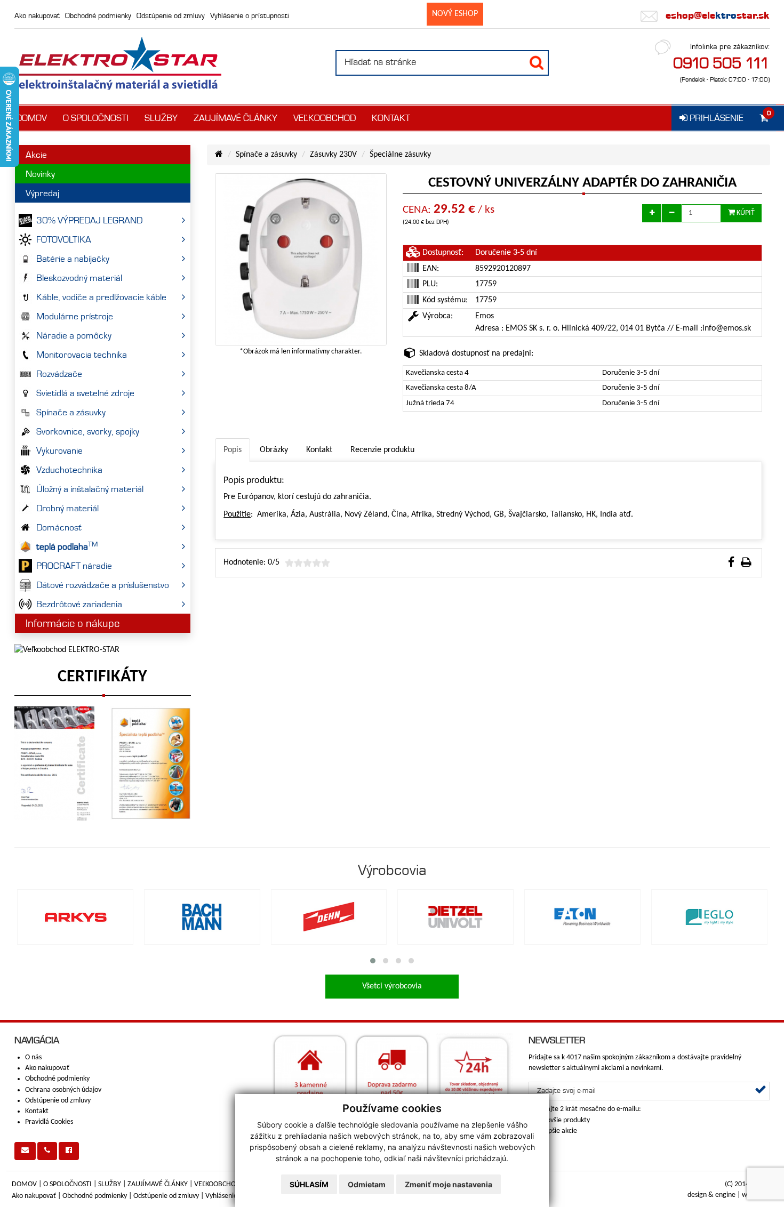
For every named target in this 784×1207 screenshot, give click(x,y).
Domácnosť (59, 527)
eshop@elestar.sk (716, 15)
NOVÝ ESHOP (455, 14)
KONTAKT (391, 117)
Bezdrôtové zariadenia (79, 604)
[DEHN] (329, 917)
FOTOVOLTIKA (63, 239)
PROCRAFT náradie (74, 565)
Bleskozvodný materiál (79, 277)
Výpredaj (42, 193)
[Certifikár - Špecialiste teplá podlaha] (150, 763)
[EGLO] (709, 917)
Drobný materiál (67, 508)
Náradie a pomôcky (73, 335)
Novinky (40, 173)
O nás (33, 1057)
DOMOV (31, 117)
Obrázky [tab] (274, 450)
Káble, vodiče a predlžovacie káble (101, 297)
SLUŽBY (161, 117)
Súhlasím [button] (309, 1184)
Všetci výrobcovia (392, 986)
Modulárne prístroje (74, 316)
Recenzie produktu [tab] (382, 450)
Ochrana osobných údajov (63, 1090)
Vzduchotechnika (69, 469)
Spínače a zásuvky (71, 412)
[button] (372, 960)
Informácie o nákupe (72, 623)
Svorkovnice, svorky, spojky (87, 431)
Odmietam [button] (367, 1184)
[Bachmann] (202, 917)
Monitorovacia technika (81, 354)
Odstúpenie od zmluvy (171, 15)
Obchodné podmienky (98, 15)
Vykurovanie (59, 450)
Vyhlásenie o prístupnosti (249, 15)
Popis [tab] (232, 450)
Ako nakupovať (37, 15)
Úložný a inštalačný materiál (89, 489)
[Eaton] (582, 917)
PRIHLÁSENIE (715, 117)
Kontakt (37, 1111)
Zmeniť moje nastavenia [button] (448, 1184)
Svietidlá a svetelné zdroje (85, 393)
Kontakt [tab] (319, 450)
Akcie (36, 154)
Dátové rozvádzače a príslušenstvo (102, 585)
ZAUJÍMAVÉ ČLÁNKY (235, 117)
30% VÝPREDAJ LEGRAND (89, 220)
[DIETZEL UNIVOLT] (455, 917)
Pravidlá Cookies (49, 1122)
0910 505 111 (721, 63)
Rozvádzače (59, 373)
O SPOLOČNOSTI (96, 117)
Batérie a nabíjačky (72, 258)
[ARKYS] (75, 917)
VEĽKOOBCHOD (324, 117)
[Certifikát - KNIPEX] (54, 763)
